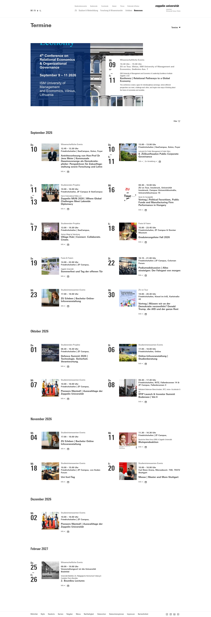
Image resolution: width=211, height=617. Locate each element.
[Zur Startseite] (167, 8)
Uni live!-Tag (68, 477)
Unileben (128, 11)
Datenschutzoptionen (116, 614)
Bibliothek (34, 614)
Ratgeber (69, 614)
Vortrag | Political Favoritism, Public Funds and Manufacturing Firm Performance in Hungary (158, 202)
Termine (41, 25)
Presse (122, 6)
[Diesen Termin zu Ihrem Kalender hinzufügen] (68, 171)
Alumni (114, 6)
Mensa (78, 614)
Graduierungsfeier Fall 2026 (154, 237)
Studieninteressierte (81, 6)
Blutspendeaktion (148, 442)
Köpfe (43, 614)
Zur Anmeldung (150, 161)
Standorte (51, 614)
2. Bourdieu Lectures (73, 581)
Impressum (131, 614)
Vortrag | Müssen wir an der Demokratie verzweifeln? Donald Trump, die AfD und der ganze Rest (158, 306)
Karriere (60, 614)
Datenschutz (101, 614)
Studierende (93, 6)
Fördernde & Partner (133, 6)
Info (62, 171)
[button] (167, 614)
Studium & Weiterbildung (88, 11)
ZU (76, 11)
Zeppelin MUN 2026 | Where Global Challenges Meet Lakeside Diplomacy (81, 201)
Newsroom (138, 11)
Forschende (104, 6)
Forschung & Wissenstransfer (111, 11)
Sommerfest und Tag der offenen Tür (82, 272)
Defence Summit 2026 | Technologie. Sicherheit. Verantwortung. (74, 359)
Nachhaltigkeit (89, 614)
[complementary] (37, 11)
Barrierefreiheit (143, 614)
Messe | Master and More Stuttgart (158, 477)
